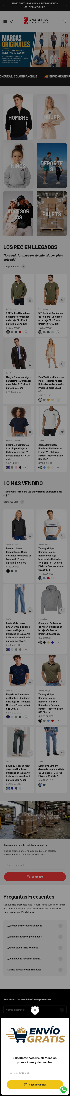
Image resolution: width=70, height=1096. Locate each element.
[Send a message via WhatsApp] (63, 1089)
